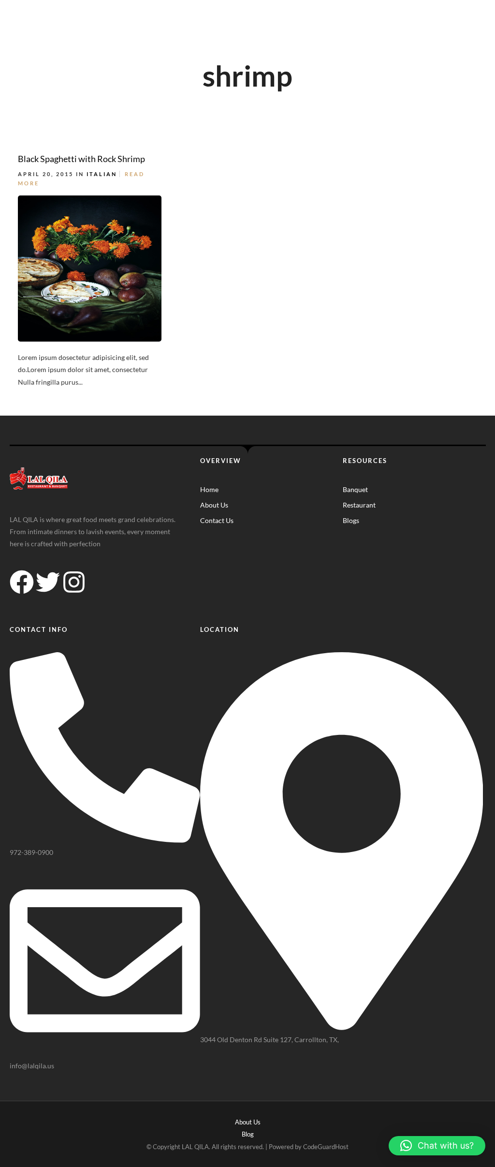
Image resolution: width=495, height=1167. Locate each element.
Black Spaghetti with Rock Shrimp (81, 158)
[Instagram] (74, 582)
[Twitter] (48, 582)
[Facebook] (22, 582)
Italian (102, 174)
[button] (437, 1145)
